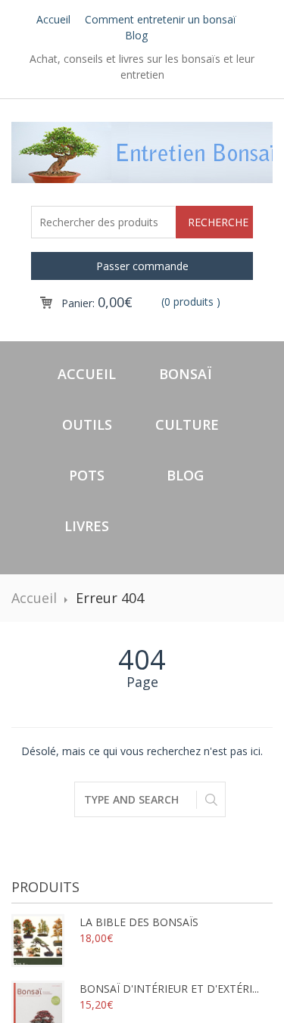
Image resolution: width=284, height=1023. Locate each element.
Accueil (53, 19)
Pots (87, 475)
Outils (87, 424)
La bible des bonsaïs (139, 922)
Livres (86, 526)
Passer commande (142, 266)
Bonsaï (185, 374)
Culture (187, 424)
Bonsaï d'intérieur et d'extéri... (169, 988)
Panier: (97, 303)
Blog (136, 35)
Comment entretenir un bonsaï (160, 19)
